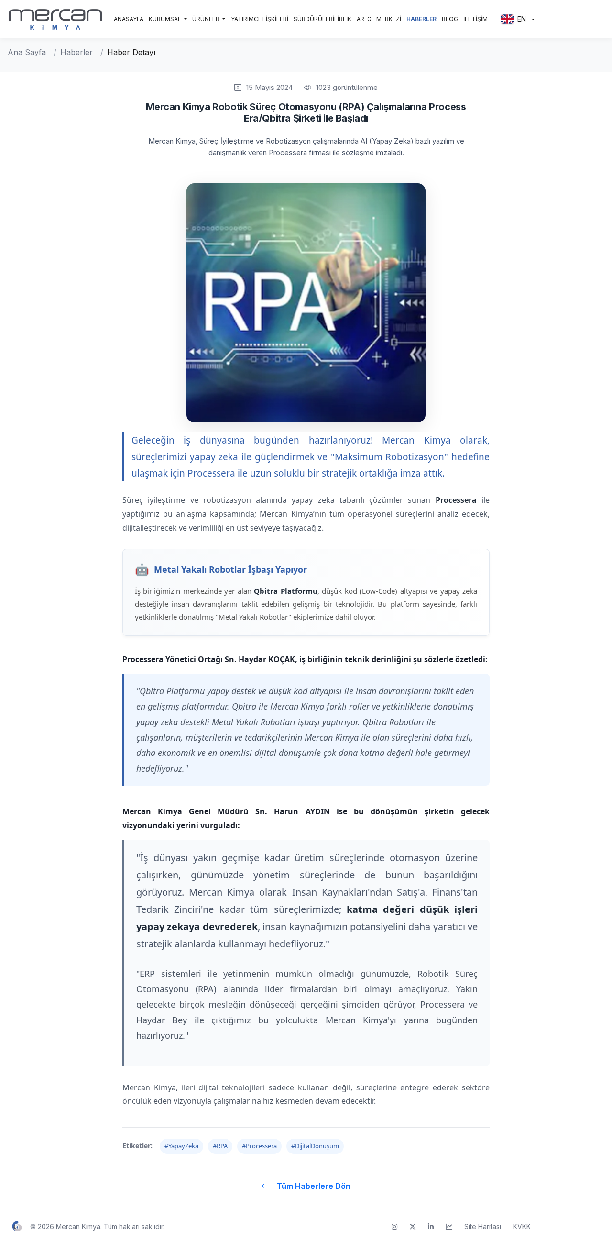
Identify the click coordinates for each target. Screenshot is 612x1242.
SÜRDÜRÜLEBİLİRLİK (322, 18)
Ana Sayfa (27, 52)
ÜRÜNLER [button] (206, 18)
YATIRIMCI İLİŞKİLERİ (259, 18)
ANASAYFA (128, 18)
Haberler (76, 52)
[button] (517, 19)
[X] (412, 1226)
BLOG (450, 18)
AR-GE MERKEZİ (379, 18)
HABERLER (421, 18)
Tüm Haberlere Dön (313, 1186)
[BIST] (449, 1226)
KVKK (522, 1226)
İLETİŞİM (475, 18)
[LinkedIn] (431, 1226)
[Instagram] (394, 1226)
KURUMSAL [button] (166, 18)
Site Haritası (482, 1226)
